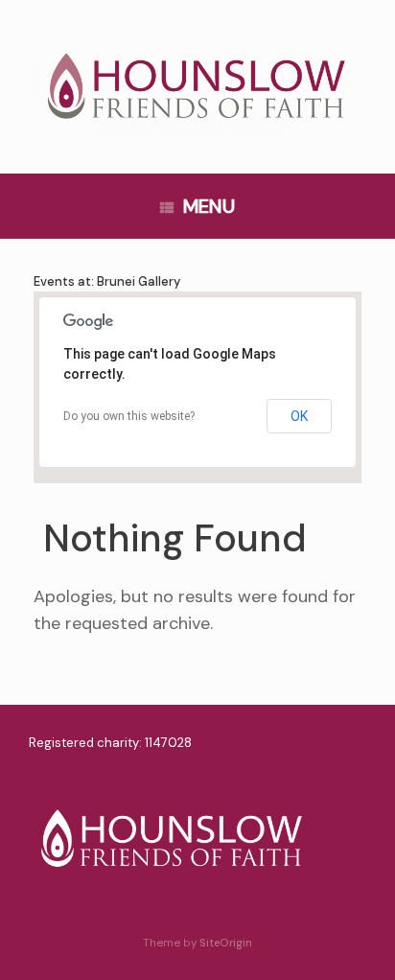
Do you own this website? (129, 416)
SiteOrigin (225, 943)
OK (299, 416)
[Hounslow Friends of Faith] (197, 89)
